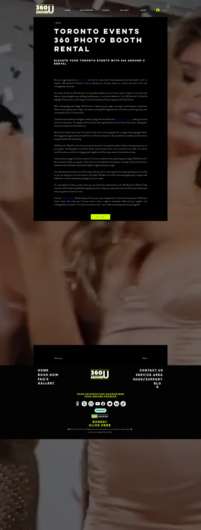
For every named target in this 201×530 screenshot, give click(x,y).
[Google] (77, 403)
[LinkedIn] (116, 403)
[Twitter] (109, 403)
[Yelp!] (84, 403)
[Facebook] (103, 403)
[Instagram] (91, 403)
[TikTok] (123, 403)
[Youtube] (97, 403)
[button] (63, 23)
